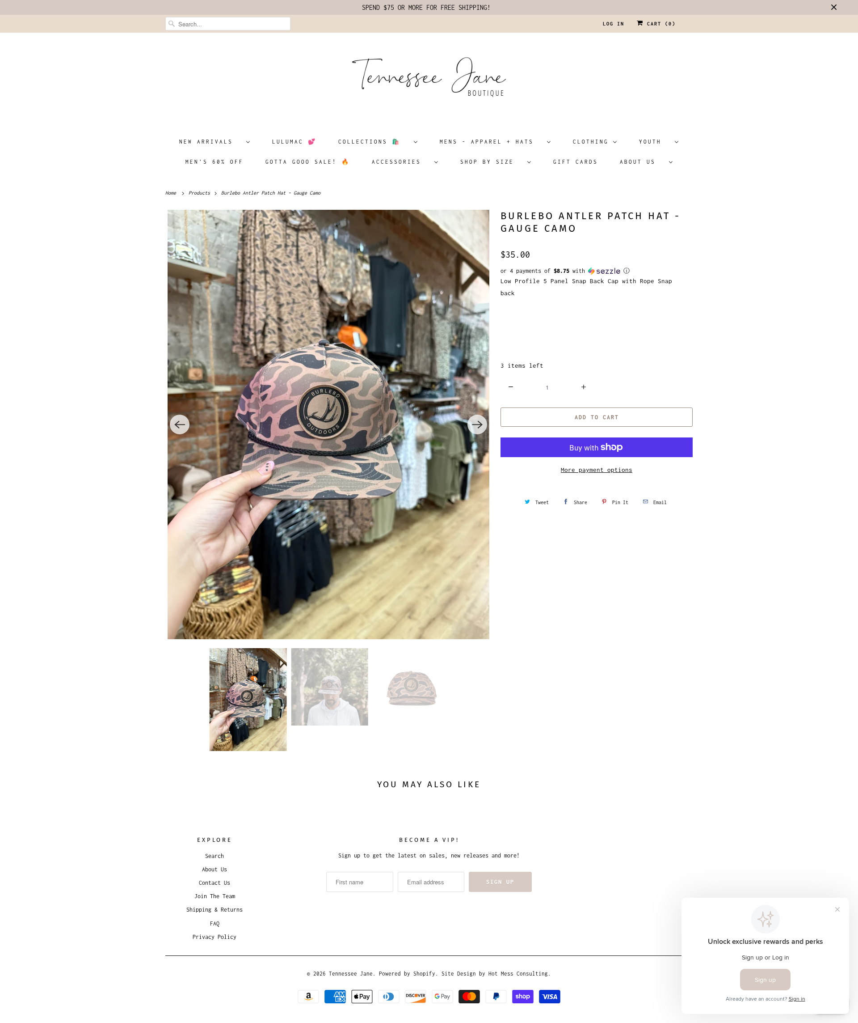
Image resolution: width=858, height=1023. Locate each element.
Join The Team (214, 896)
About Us (642, 162)
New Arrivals (210, 141)
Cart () (660, 23)
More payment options (596, 469)
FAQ (214, 923)
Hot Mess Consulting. (519, 973)
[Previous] (179, 424)
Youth (654, 141)
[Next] (477, 424)
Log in (613, 23)
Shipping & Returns (214, 909)
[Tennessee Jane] (429, 80)
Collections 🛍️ (373, 141)
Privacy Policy (214, 937)
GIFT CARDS (575, 162)
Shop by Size (491, 162)
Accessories (401, 162)
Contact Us (214, 882)
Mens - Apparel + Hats (491, 141)
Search (214, 856)
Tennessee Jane (351, 973)
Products (201, 192)
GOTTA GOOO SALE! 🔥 (307, 162)
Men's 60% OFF (214, 162)
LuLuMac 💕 (294, 141)
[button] (596, 271)
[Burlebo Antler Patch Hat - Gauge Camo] (328, 424)
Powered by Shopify (407, 973)
